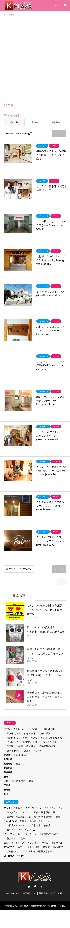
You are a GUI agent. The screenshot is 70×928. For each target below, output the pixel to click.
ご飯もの (17, 808)
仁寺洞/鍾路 (30, 733)
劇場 (37, 847)
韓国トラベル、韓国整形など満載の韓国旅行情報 (27, 906)
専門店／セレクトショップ (20, 825)
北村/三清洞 (44, 733)
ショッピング (10, 821)
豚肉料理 (50, 812)
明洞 (37, 742)
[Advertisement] (35, 63)
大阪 (23, 780)
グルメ (7, 808)
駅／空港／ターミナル (14, 855)
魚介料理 (38, 816)
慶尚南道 (8, 772)
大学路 (34, 737)
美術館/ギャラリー (16, 851)
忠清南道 (8, 763)
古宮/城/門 (58, 847)
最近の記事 (19, 595)
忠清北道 (8, 759)
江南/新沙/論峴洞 (47, 746)
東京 (31, 780)
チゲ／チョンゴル (53, 808)
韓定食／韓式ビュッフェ (19, 816)
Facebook (35, 886)
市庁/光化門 (46, 737)
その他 (14, 780)
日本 (6, 780)
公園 (30, 847)
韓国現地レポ (29, 893)
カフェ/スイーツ (33, 808)
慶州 (6, 776)
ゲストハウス (17, 842)
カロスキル (18, 729)
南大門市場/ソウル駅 (17, 737)
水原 (15, 754)
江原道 (7, 785)
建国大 (58, 737)
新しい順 (14, 122)
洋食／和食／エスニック (19, 812)
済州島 (7, 789)
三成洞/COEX (48, 729)
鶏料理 (49, 816)
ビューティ (9, 834)
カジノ (21, 847)
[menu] (64, 5)
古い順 (35, 122)
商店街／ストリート (39, 821)
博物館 (46, 847)
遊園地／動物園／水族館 (40, 851)
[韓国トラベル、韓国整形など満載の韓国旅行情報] (19, 5)
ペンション (33, 842)
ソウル (7, 729)
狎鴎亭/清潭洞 (14, 750)
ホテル (45, 842)
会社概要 (57, 893)
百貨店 (47, 825)
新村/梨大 (27, 742)
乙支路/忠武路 (14, 733)
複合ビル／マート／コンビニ (21, 829)
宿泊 (6, 842)
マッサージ (30, 834)
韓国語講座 (44, 893)
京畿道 (7, 754)
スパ (20, 834)
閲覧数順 (56, 122)
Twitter (29, 886)
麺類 (58, 816)
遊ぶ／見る (9, 847)
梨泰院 (10, 746)
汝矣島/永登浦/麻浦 (26, 746)
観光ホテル (57, 842)
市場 (38, 825)
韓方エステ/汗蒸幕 (16, 838)
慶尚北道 (8, 767)
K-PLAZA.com (12, 893)
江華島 (24, 754)
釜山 (6, 793)
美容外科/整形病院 (49, 834)
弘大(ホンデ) (13, 742)
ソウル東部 (33, 729)
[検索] (56, 5)
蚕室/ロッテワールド (34, 750)
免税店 (23, 821)
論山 (18, 763)
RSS (41, 886)
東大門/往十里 (50, 742)
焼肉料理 (38, 812)
